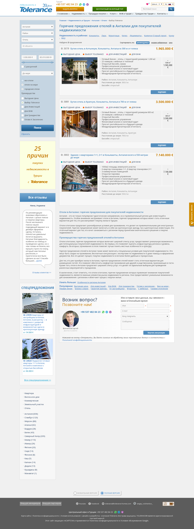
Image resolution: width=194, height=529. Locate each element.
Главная (62, 20)
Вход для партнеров (51, 503)
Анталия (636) (31, 413)
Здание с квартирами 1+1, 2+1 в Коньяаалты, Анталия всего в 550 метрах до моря (109, 156)
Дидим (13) (30, 466)
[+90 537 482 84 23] (80, 4)
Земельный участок (34, 404)
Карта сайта (26, 516)
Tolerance (113, 516)
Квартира (29, 393)
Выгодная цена (81, 286)
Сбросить (25, 134)
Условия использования (71, 516)
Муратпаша (114, 35)
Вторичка (131, 288)
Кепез (124, 35)
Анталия (95, 20)
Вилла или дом (32, 397)
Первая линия (65, 288)
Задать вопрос (70, 9)
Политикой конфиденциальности (77, 340)
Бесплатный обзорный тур (109, 9)
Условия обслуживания (131, 520)
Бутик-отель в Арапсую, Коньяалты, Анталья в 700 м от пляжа (103, 101)
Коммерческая (31, 400)
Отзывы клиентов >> (41, 272)
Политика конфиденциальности (46, 516)
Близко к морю (81, 288)
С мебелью (143, 288)
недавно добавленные (159, 42)
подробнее (162, 92)
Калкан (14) (30, 462)
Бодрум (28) (30, 428)
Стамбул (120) (31, 417)
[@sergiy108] (84, 4)
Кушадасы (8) (31, 469)
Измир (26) (30, 443)
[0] (147, 4)
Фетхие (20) (30, 447)
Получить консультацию (156, 333)
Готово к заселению (146, 286)
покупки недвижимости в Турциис (38, 166)
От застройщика (116, 288)
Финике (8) (30, 454)
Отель (27, 408)
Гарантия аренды (99, 288)
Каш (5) (28, 458)
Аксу (63, 38)
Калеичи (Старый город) (155, 35)
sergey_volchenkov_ (145, 503)
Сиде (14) (29, 451)
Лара (103, 35)
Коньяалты (94, 35)
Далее (39, 260)
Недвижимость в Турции (79, 20)
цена (170, 42)
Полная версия (112, 493)
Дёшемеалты (136, 35)
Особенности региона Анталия (91, 282)
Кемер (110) (30, 439)
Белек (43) (29, 432)
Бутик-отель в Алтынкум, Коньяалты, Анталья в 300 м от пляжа (104, 48)
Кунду (171, 35)
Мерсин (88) (30, 421)
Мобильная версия (87, 493)
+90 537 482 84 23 (67, 4)
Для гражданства (126, 286)
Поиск (37, 127)
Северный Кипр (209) (35, 436)
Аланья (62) (30, 425)
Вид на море (163, 286)
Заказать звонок (191, 212)
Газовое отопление (159, 288)
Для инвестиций (98, 286)
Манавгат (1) (31, 473)
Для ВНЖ (112, 286)
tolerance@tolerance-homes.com (118, 503)
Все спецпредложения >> (37, 380)
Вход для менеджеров (30, 503)
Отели (104, 20)
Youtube (82, 503)
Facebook (95, 503)
